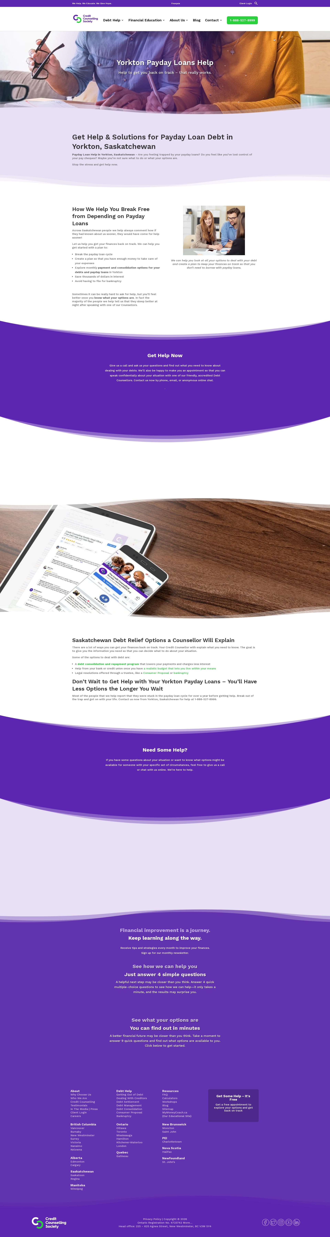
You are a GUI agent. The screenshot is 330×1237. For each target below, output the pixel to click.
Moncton (168, 1128)
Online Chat (165, 400)
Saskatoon (77, 1175)
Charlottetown (172, 1141)
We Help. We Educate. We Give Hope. (92, 3)
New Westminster (82, 1135)
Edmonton (77, 1161)
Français (175, 3)
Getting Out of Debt (129, 1094)
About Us (177, 20)
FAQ (165, 1094)
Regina (75, 1178)
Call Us (165, 796)
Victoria (75, 1142)
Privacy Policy (152, 1219)
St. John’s (168, 1162)
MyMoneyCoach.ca (174, 1112)
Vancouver (77, 1128)
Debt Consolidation (129, 1109)
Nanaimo (76, 1146)
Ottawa (121, 1128)
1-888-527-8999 (242, 20)
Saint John (169, 1131)
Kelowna (76, 1149)
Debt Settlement (127, 1101)
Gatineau (122, 1156)
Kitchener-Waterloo (129, 1142)
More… (187, 1222)
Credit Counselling (82, 1101)
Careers (75, 1116)
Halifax (167, 1151)
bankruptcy (181, 673)
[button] (256, 4)
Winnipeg (76, 1188)
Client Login (245, 3)
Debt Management (129, 1105)
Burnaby (75, 1131)
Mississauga (124, 1135)
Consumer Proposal (156, 673)
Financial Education (145, 20)
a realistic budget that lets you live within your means (180, 668)
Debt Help (111, 20)
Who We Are (78, 1098)
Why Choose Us (80, 1094)
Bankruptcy (123, 1116)
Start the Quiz (165, 1004)
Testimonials (78, 1105)
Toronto (121, 1131)
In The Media (79, 1109)
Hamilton (122, 1138)
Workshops (169, 1101)
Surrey (74, 1138)
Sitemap (167, 1109)
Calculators (169, 1098)
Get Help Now (165, 414)
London (121, 1146)
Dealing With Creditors (131, 1098)
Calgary (75, 1165)
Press (94, 1109)
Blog (196, 20)
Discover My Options (165, 1058)
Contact (212, 20)
